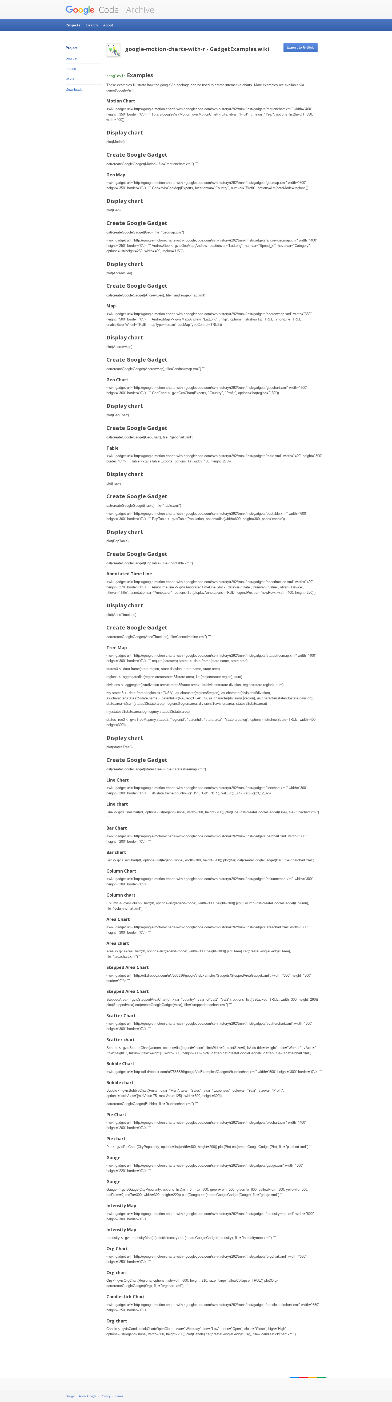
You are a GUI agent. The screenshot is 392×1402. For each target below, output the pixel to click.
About (108, 25)
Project (71, 48)
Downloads (74, 90)
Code (108, 9)
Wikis (70, 79)
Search (92, 25)
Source (71, 58)
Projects (73, 25)
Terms (119, 1396)
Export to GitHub (300, 47)
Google (70, 1396)
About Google (88, 1396)
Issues (71, 69)
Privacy (106, 1396)
